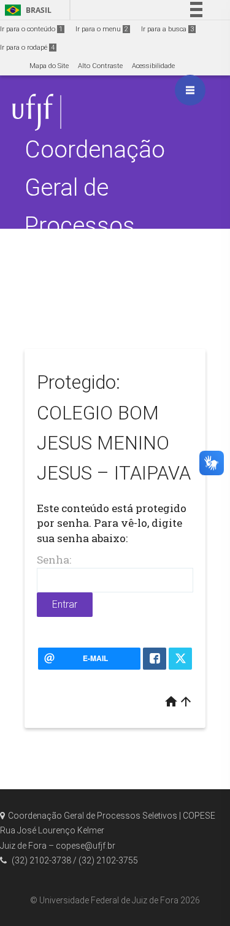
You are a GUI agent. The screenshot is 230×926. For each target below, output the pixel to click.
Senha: (54, 560)
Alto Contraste (100, 66)
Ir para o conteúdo (31, 29)
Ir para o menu (101, 29)
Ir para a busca (167, 29)
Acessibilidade (153, 66)
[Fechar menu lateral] (190, 90)
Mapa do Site (49, 66)
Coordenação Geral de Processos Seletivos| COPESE (95, 225)
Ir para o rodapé (27, 48)
